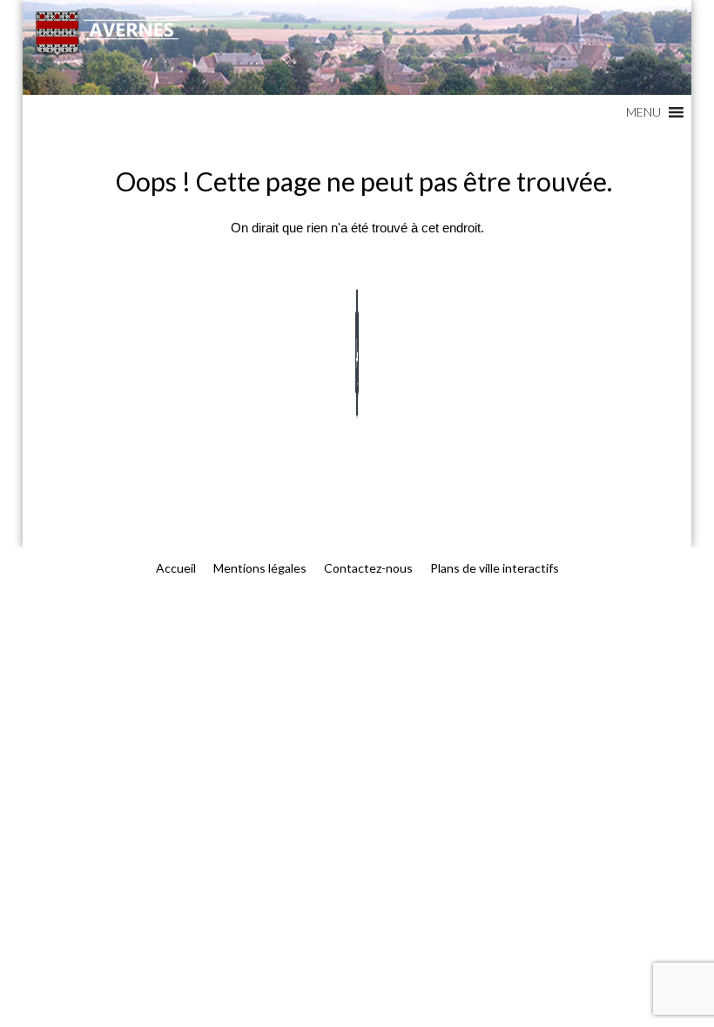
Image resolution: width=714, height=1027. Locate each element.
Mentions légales (259, 567)
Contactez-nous (368, 567)
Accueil (176, 567)
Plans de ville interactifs (494, 567)
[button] (643, 112)
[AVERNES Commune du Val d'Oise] (357, 47)
